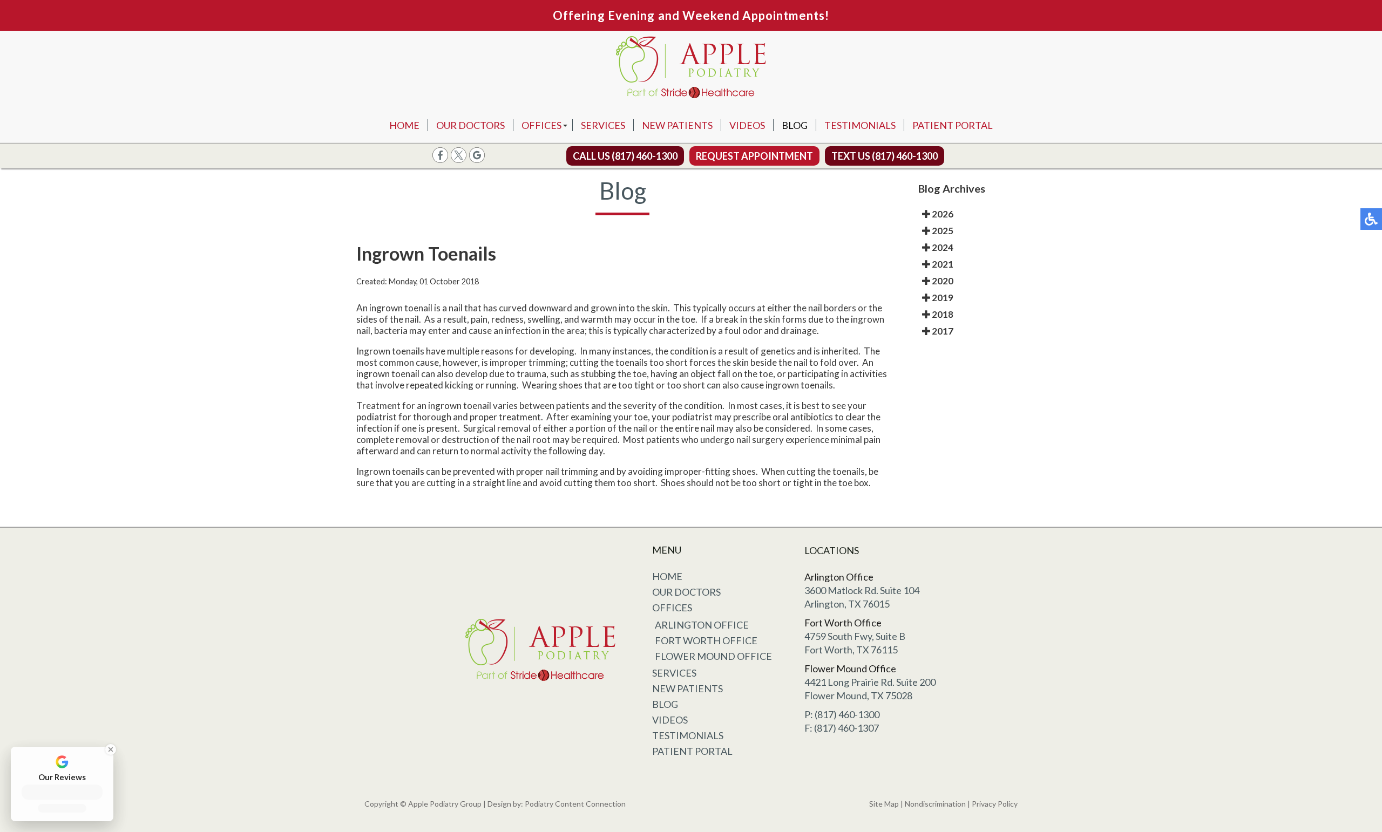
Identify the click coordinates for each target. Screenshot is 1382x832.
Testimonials (860, 125)
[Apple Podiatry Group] (691, 69)
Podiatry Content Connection (575, 803)
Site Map (884, 803)
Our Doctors (470, 125)
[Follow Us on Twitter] (458, 159)
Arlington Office (702, 625)
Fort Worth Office (706, 640)
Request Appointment (754, 156)
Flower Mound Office (713, 656)
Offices (541, 125)
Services (603, 125)
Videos (747, 125)
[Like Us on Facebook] (440, 159)
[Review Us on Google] (477, 159)
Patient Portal (952, 125)
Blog (795, 125)
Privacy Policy (995, 803)
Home (404, 125)
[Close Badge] (109, 749)
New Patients (677, 125)
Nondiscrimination (935, 803)
